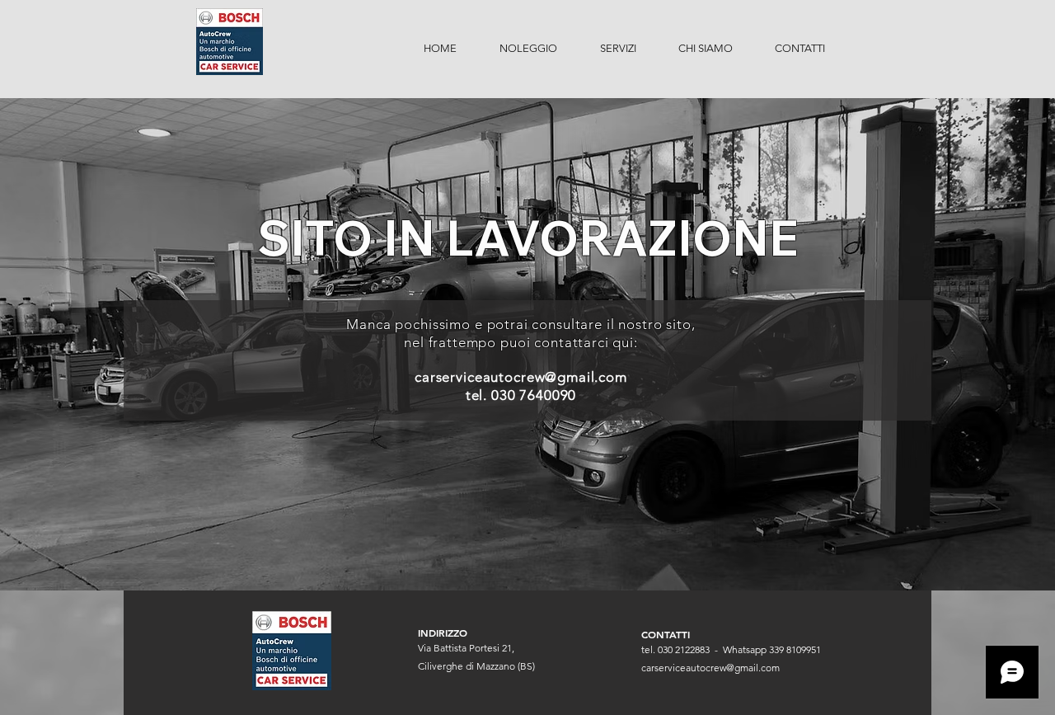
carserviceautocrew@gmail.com (521, 377)
